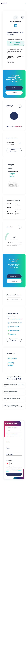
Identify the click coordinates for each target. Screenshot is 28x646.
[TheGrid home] (4, 3)
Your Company (9, 454)
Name (8, 448)
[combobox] (15, 300)
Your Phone (9, 460)
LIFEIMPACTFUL (13, 334)
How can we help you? (12, 427)
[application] (14, 117)
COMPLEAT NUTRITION (14, 326)
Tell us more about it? (11, 434)
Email (7, 442)
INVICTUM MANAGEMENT (15, 330)
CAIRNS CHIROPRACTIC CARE (16, 322)
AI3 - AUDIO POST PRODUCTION (16, 319)
